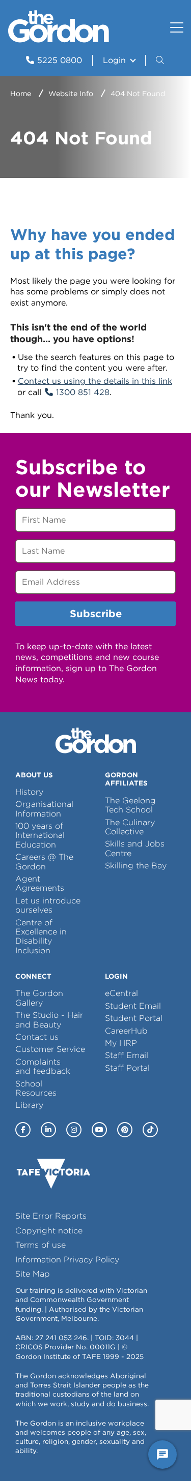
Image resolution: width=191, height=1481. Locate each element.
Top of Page (66, 1454)
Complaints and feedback (42, 1066)
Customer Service (50, 1049)
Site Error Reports (51, 1216)
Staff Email (126, 1055)
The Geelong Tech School (130, 805)
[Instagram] (73, 1129)
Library (29, 1105)
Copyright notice (49, 1230)
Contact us (37, 1037)
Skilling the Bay (136, 865)
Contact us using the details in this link (95, 381)
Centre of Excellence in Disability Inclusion (41, 936)
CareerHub (126, 1031)
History (29, 792)
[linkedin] (48, 1129)
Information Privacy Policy (67, 1259)
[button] (161, 60)
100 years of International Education (40, 835)
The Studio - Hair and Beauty (49, 1019)
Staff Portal (127, 1068)
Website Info (70, 93)
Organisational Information (44, 808)
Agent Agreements (39, 883)
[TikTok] (150, 1129)
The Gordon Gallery (39, 997)
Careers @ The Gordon (44, 861)
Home (20, 93)
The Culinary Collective (130, 827)
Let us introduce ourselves (47, 905)
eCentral (121, 993)
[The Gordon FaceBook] (23, 1129)
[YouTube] (99, 1129)
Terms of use (40, 1245)
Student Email (133, 1006)
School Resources (36, 1088)
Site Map (32, 1274)
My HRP (121, 1043)
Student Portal (133, 1018)
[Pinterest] (124, 1129)
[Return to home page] (59, 40)
